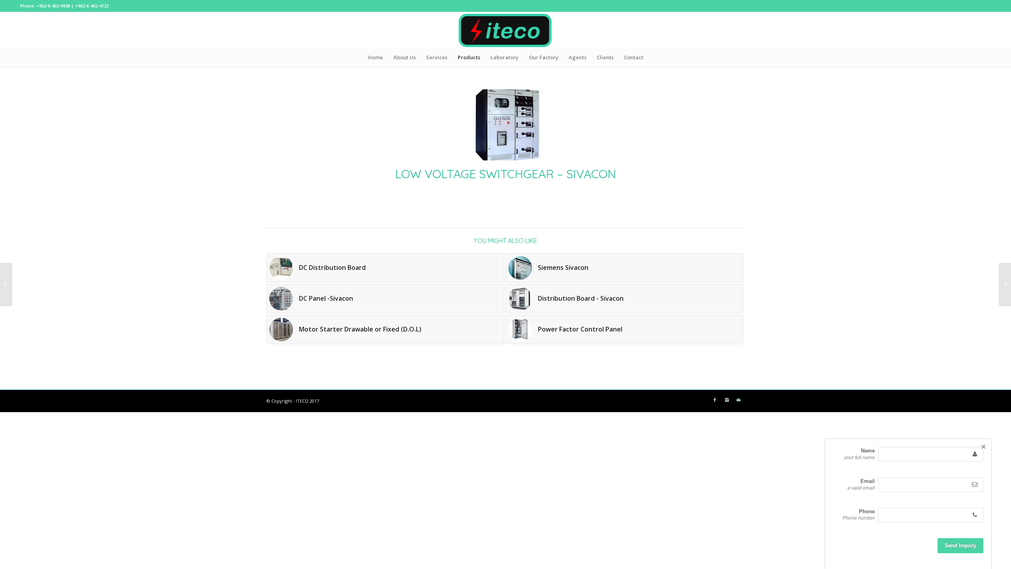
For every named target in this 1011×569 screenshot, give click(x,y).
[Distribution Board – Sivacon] (1005, 284)
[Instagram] (727, 400)
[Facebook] (715, 400)
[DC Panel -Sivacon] (6, 284)
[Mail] (738, 400)
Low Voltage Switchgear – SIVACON (505, 173)
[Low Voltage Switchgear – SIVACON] (505, 124)
